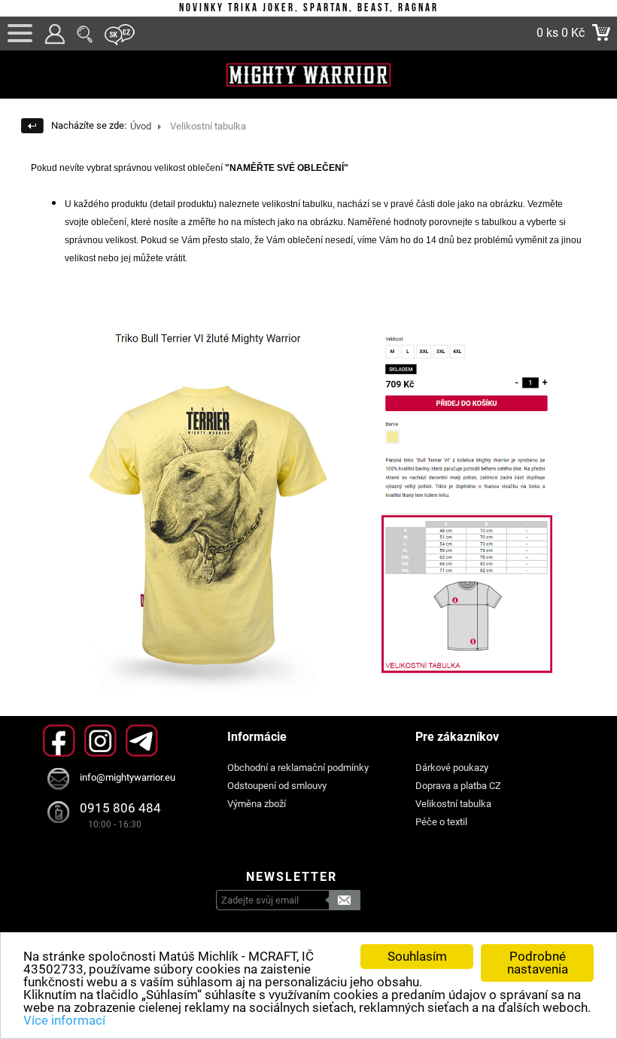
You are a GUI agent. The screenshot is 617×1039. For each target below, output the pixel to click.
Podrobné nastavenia (537, 963)
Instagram (100, 740)
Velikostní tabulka (453, 803)
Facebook (59, 740)
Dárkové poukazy (451, 767)
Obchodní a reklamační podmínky (298, 767)
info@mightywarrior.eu (127, 777)
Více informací (64, 1020)
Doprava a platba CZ (458, 785)
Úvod (140, 126)
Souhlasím (417, 956)
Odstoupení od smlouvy (277, 785)
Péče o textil (441, 821)
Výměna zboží (256, 803)
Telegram (142, 740)
